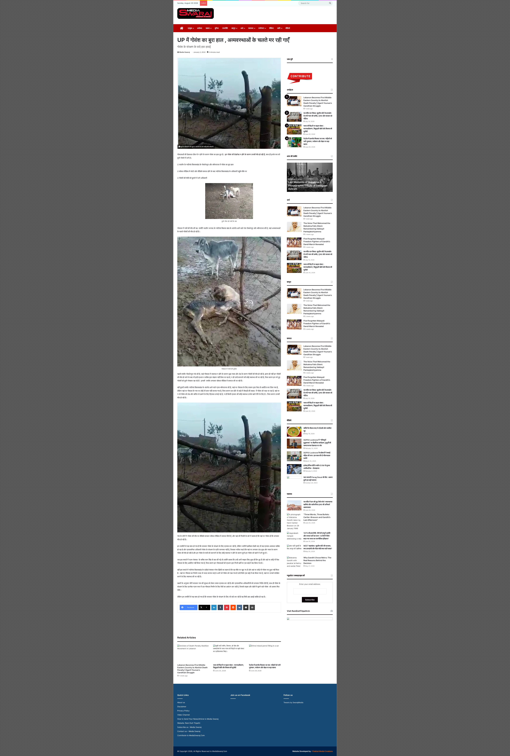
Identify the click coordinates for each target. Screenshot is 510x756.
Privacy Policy (183, 711)
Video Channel (183, 715)
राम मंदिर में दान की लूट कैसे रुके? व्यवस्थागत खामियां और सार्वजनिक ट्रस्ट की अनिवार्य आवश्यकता (317, 504)
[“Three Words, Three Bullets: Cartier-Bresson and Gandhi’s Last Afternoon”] (294, 521)
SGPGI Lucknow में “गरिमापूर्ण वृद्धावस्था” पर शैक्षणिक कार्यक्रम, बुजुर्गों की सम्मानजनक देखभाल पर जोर (317, 443)
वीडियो (288, 28)
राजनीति (225, 28)
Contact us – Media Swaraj (188, 731)
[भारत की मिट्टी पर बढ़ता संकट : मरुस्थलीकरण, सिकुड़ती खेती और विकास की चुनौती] (229, 653)
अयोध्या (199, 28)
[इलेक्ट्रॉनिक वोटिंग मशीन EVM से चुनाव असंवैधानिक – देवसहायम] (294, 469)
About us (181, 702)
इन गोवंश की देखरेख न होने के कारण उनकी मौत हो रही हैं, (245, 154)
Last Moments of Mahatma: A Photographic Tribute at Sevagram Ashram (308, 185)
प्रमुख (190, 28)
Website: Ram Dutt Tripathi (188, 723)
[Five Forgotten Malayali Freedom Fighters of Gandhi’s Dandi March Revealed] (294, 242)
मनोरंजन (261, 28)
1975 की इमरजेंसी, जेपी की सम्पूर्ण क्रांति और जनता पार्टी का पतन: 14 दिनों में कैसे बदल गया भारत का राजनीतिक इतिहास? (316, 536)
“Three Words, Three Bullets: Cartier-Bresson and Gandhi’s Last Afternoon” (316, 517)
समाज (208, 28)
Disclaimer (181, 707)
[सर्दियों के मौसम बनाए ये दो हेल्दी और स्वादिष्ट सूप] (294, 432)
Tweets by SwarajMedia (293, 702)
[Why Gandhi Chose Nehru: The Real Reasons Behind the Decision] (294, 561)
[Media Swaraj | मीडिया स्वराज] (195, 13)
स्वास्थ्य (250, 28)
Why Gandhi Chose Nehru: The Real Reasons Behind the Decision (317, 560)
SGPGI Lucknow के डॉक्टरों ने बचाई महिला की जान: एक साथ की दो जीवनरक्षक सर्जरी (316, 455)
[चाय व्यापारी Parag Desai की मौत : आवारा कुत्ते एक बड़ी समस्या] (294, 481)
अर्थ (242, 28)
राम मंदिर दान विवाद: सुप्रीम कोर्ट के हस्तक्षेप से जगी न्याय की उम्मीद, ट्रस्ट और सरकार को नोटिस (317, 116)
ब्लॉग (278, 28)
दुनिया (217, 28)
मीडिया (271, 28)
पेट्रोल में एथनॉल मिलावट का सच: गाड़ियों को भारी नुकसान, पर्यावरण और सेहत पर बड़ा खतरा (317, 141)
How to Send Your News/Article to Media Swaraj (197, 719)
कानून (233, 28)
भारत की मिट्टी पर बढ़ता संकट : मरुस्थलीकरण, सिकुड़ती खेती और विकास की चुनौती (317, 128)
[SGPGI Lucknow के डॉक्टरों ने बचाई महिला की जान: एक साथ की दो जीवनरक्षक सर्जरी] (294, 456)
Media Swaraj (184, 52)
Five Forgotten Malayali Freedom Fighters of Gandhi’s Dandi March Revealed (316, 241)
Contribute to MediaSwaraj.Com (191, 735)
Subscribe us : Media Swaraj (189, 727)
